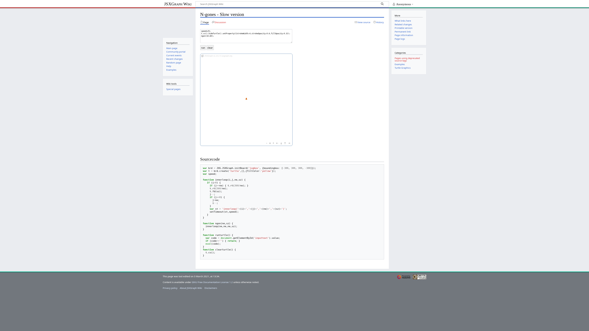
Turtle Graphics (403, 67)
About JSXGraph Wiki (191, 287)
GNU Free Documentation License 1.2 (212, 282)
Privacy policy (170, 287)
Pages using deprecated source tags (407, 59)
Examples (400, 64)
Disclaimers (210, 287)
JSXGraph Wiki (178, 4)
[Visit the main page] (178, 22)
